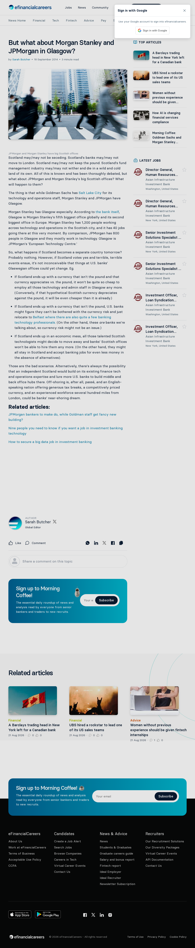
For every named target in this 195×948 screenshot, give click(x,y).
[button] (97, 474)
